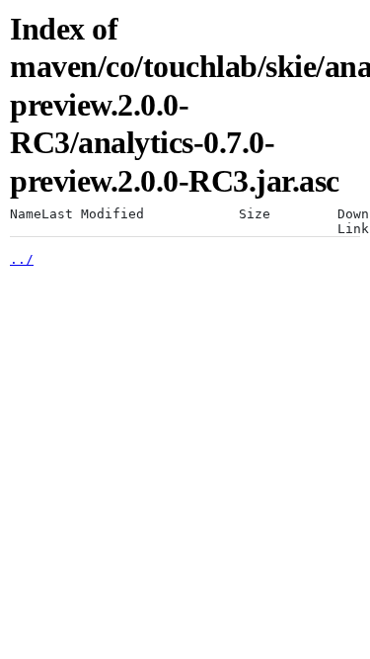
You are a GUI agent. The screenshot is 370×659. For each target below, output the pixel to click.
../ (22, 259)
